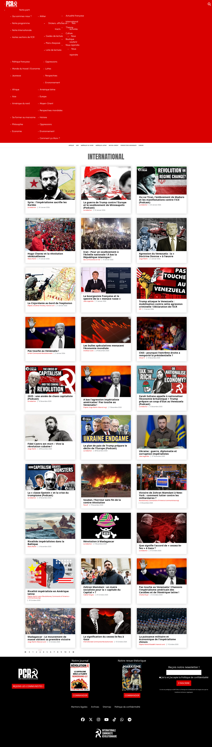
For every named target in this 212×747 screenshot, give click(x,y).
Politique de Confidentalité (188, 689)
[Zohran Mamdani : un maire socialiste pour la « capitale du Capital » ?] (106, 571)
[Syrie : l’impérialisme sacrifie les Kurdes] (50, 183)
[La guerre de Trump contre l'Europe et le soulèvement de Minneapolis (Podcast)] (106, 183)
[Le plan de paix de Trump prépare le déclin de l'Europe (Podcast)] (106, 429)
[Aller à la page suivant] (69, 652)
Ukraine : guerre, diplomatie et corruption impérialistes (158, 452)
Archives (95, 706)
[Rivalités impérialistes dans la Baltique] (50, 525)
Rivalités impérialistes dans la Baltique (46, 543)
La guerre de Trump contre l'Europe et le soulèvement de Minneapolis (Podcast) (104, 205)
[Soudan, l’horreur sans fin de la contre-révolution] (106, 480)
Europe (141, 145)
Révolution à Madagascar (98, 541)
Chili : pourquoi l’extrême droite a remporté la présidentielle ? (159, 354)
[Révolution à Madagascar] (106, 525)
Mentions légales (79, 706)
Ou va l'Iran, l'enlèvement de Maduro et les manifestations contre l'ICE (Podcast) (161, 199)
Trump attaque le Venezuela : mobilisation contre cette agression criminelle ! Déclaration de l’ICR (161, 304)
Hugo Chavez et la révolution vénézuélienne (45, 255)
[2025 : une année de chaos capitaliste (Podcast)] (50, 379)
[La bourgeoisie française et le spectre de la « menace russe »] (106, 280)
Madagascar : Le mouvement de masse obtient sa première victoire (49, 638)
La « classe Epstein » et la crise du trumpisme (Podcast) (48, 494)
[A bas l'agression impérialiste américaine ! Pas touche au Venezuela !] (106, 381)
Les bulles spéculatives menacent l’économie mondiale (103, 347)
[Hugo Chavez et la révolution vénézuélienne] (50, 234)
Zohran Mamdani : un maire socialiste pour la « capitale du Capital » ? (101, 589)
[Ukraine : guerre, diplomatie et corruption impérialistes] (162, 432)
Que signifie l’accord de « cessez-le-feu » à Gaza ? (160, 547)
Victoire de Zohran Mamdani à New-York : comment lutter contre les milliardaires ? (161, 495)
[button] (207, 742)
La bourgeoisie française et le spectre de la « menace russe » (102, 297)
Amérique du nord (87, 145)
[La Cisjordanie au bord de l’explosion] (50, 284)
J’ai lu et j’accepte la (184, 677)
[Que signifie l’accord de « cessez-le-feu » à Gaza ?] (162, 528)
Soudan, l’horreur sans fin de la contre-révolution (102, 501)
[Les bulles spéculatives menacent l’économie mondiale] (106, 330)
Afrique (71, 145)
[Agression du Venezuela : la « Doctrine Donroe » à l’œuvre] (162, 234)
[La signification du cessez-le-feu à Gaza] (106, 621)
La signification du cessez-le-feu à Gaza (103, 638)
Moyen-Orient (113, 145)
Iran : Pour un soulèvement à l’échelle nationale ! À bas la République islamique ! (101, 254)
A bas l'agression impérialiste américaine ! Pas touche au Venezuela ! (101, 402)
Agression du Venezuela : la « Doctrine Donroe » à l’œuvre (156, 255)
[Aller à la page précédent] (29, 652)
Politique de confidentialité (194, 677)
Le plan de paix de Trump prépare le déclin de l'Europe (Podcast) (105, 447)
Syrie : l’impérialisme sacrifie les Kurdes (47, 203)
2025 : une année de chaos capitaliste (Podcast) (50, 397)
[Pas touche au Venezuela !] (50, 332)
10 (65, 652)
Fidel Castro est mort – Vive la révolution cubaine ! (46, 445)
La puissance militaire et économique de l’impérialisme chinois (157, 639)
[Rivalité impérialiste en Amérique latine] (50, 573)
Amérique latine (101, 145)
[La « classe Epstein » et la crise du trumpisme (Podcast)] (50, 477)
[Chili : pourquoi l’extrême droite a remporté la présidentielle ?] (162, 333)
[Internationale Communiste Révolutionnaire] (106, 733)
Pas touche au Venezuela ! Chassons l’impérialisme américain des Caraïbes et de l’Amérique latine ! (160, 589)
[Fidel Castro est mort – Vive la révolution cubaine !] (50, 428)
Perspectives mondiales (128, 145)
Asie (77, 145)
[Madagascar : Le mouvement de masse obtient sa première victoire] (50, 621)
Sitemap (107, 706)
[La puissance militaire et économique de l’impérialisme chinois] (162, 621)
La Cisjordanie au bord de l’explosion (50, 303)
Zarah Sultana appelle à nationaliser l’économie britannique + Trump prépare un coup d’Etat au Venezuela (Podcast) (161, 400)
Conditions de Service (180, 692)
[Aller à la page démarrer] (25, 652)
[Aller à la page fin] (73, 652)
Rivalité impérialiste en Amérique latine (48, 592)
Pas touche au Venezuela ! (43, 350)
